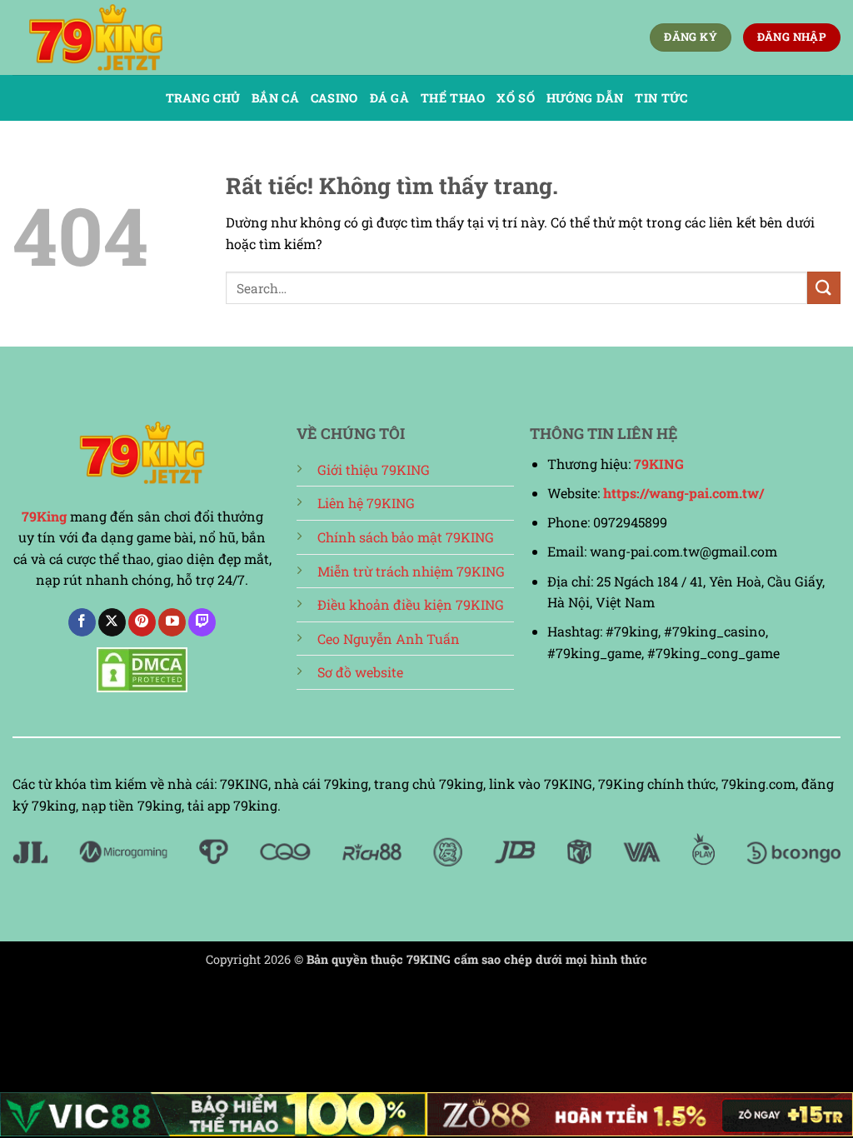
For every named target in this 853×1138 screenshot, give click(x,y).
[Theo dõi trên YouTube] (172, 622)
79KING (659, 463)
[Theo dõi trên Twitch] (202, 622)
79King (44, 516)
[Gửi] (824, 288)
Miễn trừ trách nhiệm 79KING (411, 571)
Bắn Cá (275, 98)
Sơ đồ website (360, 672)
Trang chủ (203, 98)
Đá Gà (389, 98)
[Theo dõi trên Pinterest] (142, 622)
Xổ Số (515, 98)
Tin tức (661, 98)
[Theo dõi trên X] (112, 622)
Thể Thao (453, 98)
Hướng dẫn (585, 98)
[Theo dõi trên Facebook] (82, 622)
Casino (334, 98)
